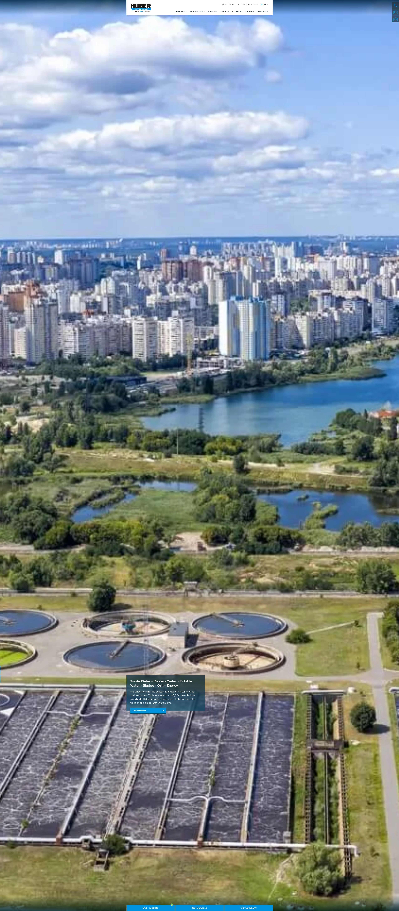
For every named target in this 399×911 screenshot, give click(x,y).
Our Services (199, 907)
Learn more (139, 710)
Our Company (248, 907)
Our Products (150, 907)
